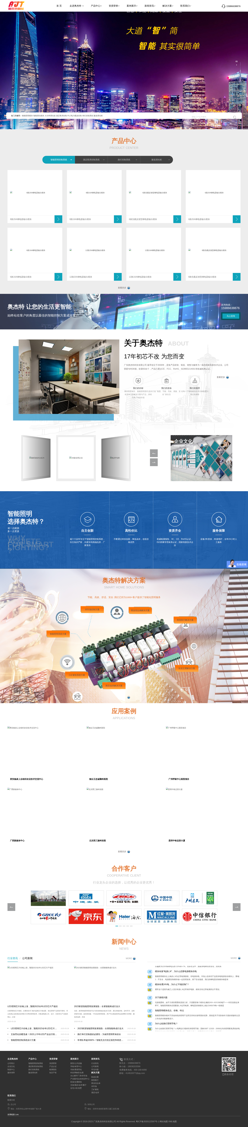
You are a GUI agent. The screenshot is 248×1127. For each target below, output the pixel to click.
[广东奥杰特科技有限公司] (20, 5)
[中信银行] (199, 916)
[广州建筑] (199, 898)
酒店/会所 (95, 1092)
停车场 (94, 1086)
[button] (23, 68)
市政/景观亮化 (76, 1069)
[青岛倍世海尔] (124, 916)
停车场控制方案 (92, 609)
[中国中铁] (161, 898)
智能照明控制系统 (59, 160)
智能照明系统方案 (58, 634)
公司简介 (11, 1063)
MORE (129, 958)
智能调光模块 (39, 116)
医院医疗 (95, 1080)
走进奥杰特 (75, 6)
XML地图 (172, 1121)
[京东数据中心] (86, 916)
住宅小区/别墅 (76, 1088)
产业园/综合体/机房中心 (80, 1079)
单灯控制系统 (87, 116)
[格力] (48, 916)
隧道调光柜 (98, 116)
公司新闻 (27, 958)
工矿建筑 (95, 1089)
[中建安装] (86, 898)
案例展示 (131, 6)
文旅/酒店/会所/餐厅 (78, 1085)
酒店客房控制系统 (91, 160)
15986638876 (233, 6)
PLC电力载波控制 (74, 116)
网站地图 (164, 1121)
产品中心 (95, 6)
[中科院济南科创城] (48, 898)
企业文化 (11, 1066)
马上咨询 (231, 316)
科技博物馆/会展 (77, 1073)
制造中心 (11, 1069)
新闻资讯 (149, 6)
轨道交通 (95, 1077)
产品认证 (53, 1066)
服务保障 (11, 1073)
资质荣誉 (113, 6)
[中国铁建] (124, 898)
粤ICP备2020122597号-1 (147, 1121)
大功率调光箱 (50, 116)
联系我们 (185, 6)
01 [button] (236, 61)
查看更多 (122, 288)
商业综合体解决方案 (140, 610)
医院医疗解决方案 (185, 620)
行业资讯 (12, 958)
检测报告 (53, 1069)
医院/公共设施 (76, 1063)
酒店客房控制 (61, 116)
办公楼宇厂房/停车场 (78, 1076)
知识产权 (53, 1073)
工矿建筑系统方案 (76, 675)
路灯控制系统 (124, 160)
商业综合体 (95, 1083)
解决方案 (167, 6)
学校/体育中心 (76, 1066)
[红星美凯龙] (161, 916)
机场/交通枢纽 (76, 1082)
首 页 (59, 6)
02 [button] (236, 65)
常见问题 (95, 1069)
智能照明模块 (27, 116)
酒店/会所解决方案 (113, 686)
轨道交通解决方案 (187, 668)
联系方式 (11, 1100)
